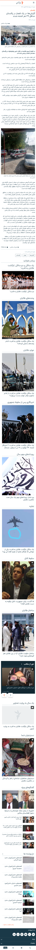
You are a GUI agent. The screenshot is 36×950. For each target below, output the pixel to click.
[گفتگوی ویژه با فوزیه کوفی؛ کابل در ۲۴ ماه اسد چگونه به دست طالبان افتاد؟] (28, 828)
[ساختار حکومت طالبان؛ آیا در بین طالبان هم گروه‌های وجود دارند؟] (18, 632)
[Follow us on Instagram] (21, 934)
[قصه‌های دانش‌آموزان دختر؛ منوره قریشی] (28, 860)
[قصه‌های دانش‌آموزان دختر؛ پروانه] (28, 894)
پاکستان (32, 10)
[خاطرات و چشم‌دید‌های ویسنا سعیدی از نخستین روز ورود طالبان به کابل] (28, 837)
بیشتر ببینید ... (5, 691)
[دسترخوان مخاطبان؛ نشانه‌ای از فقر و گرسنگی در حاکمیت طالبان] (18, 757)
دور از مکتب (29, 664)
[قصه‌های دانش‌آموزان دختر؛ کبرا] (28, 911)
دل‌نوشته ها (29, 854)
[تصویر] (21, 948)
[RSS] (14, 934)
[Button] (5, 24)
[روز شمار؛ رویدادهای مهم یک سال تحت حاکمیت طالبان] (18, 476)
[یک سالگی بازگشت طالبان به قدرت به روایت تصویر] (18, 715)
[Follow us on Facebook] (33, 934)
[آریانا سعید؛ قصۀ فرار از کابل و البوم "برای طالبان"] (28, 819)
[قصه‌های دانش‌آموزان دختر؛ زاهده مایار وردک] (28, 877)
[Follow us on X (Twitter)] (29, 934)
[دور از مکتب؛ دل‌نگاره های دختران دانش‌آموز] (18, 677)
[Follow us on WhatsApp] (18, 934)
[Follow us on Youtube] (25, 934)
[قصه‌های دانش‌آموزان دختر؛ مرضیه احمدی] (28, 902)
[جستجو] (30, 948)
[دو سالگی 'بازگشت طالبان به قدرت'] (18, 280)
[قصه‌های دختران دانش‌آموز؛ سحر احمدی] (28, 885)
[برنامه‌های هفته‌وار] (13, 948)
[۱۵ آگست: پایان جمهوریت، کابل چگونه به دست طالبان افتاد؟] (18, 580)
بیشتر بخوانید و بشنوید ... (8, 924)
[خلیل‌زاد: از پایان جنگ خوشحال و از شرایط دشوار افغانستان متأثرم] (18, 799)
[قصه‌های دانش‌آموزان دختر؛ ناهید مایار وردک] (28, 919)
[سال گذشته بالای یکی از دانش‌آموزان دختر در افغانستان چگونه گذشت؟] (28, 845)
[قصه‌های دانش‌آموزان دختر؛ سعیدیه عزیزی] (28, 868)
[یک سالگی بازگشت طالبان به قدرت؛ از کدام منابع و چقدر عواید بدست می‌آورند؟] (18, 372)
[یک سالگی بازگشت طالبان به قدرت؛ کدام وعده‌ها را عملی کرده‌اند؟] (18, 320)
